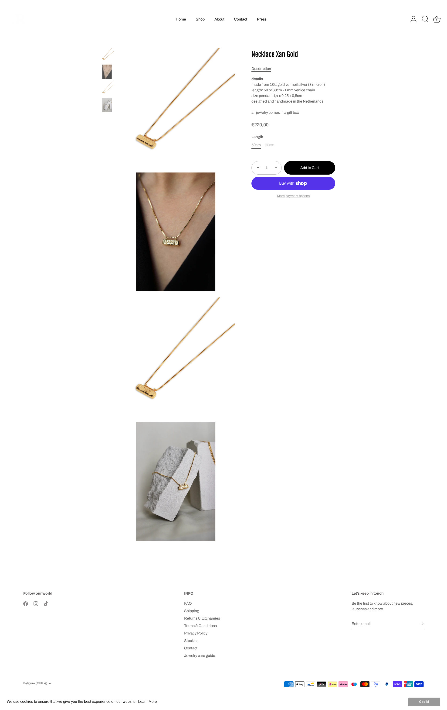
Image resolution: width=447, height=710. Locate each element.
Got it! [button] (424, 701)
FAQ (188, 603)
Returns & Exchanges (202, 618)
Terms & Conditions (200, 626)
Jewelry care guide (199, 656)
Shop (200, 19)
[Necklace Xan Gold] (107, 55)
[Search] (425, 19)
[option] (107, 55)
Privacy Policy (195, 633)
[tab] (263, 69)
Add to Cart (309, 168)
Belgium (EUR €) (35, 683)
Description (261, 69)
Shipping (191, 611)
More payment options (293, 196)
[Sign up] (421, 623)
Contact (240, 19)
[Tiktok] (46, 603)
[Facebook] (25, 603)
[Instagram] (36, 603)
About (219, 19)
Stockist (191, 641)
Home (181, 19)
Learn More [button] (147, 701)
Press (262, 19)
